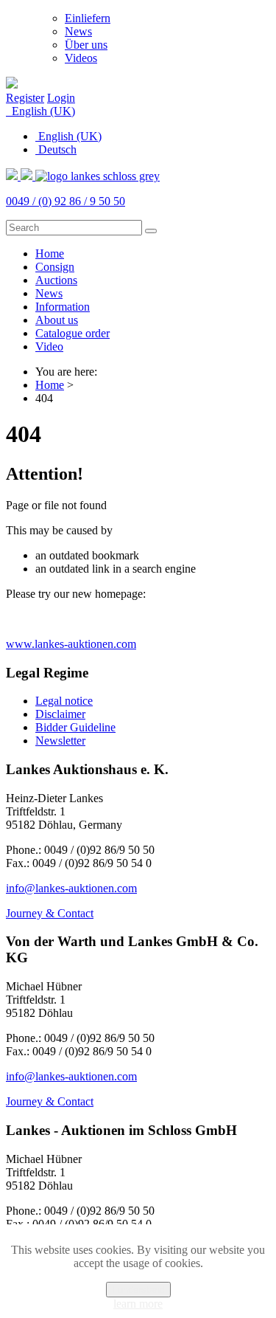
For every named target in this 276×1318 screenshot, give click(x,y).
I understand (138, 1289)
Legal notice (64, 700)
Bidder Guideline (75, 727)
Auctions (56, 280)
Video (49, 346)
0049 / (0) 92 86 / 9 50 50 (65, 201)
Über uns (86, 44)
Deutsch (56, 149)
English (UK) (42, 111)
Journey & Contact (49, 913)
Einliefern (87, 18)
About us (56, 320)
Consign (54, 267)
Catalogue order (72, 333)
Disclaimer (60, 714)
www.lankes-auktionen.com (71, 644)
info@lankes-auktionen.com (71, 888)
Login (61, 98)
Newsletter (60, 740)
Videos (81, 58)
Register (25, 98)
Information (62, 306)
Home (49, 253)
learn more (138, 1303)
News (78, 31)
